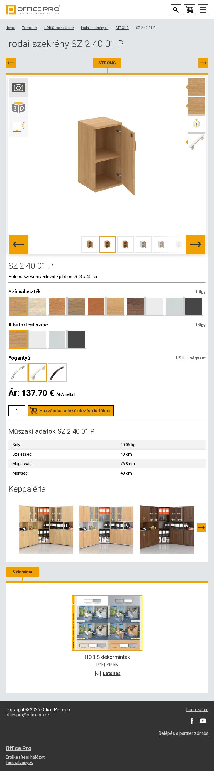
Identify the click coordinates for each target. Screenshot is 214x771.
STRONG (122, 28)
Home (10, 28)
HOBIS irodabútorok (59, 28)
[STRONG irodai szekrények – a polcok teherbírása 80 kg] (46, 527)
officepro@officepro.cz (28, 715)
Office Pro (33, 9)
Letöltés (112, 673)
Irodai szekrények (94, 28)
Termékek (29, 28)
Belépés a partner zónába (183, 733)
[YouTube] (202, 720)
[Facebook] (191, 720)
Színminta (22, 571)
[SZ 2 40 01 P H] (203, 63)
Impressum (197, 709)
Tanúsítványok (19, 762)
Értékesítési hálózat (25, 757)
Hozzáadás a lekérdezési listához (75, 410)
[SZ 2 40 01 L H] (11, 63)
